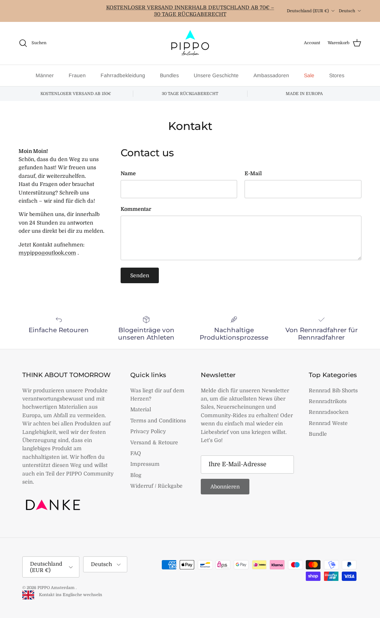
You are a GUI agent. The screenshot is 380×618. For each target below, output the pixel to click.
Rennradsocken (328, 412)
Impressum (145, 464)
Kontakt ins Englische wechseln (69, 594)
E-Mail (253, 173)
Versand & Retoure (154, 442)
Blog (135, 475)
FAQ (135, 453)
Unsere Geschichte (216, 75)
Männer (45, 75)
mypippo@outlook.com (47, 253)
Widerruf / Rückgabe (156, 486)
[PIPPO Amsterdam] (190, 43)
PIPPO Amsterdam (56, 587)
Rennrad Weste (328, 423)
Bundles (169, 75)
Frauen (77, 75)
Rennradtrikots (328, 401)
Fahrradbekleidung (123, 75)
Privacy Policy (148, 431)
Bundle (318, 434)
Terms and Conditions (158, 421)
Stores (336, 75)
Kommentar (136, 209)
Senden (139, 275)
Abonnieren (225, 487)
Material (140, 409)
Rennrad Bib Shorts (333, 390)
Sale (309, 75)
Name (128, 173)
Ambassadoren (271, 75)
